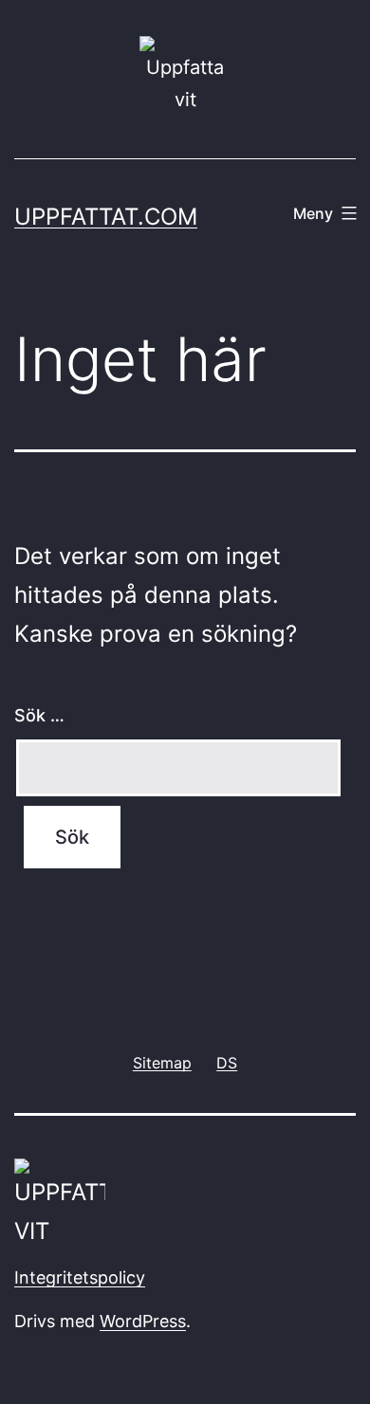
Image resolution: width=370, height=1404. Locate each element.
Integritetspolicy (79, 1277)
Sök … (39, 715)
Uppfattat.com (105, 216)
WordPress (143, 1321)
